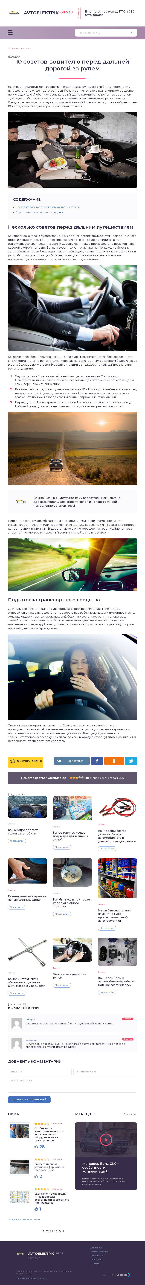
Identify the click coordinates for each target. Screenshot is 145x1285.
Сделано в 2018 (109, 1275)
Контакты (95, 1263)
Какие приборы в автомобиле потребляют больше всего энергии (116, 981)
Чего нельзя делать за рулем (69, 976)
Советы (11, 824)
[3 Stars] (76, 777)
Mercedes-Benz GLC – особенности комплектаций (100, 1167)
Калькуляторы (97, 1255)
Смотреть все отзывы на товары (24, 1219)
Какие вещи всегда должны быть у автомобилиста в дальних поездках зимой (117, 836)
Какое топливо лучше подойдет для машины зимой (70, 836)
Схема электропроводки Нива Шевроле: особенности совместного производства (51, 1198)
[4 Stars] (79, 777)
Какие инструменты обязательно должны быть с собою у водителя (26, 982)
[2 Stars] (73, 777)
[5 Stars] (82, 777)
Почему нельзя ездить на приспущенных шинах (27, 898)
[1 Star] (71, 777)
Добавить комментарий (29, 1099)
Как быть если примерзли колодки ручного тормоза (72, 903)
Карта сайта (96, 1259)
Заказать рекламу (99, 1251)
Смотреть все (130, 1114)
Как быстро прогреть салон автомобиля (23, 831)
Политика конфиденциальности (31, 1278)
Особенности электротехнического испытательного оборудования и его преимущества (48, 1134)
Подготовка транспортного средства (39, 212)
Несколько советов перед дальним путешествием (47, 207)
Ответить (128, 1019)
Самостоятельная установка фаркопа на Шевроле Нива (49, 1167)
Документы (96, 1248)
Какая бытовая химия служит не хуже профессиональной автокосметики (114, 915)
